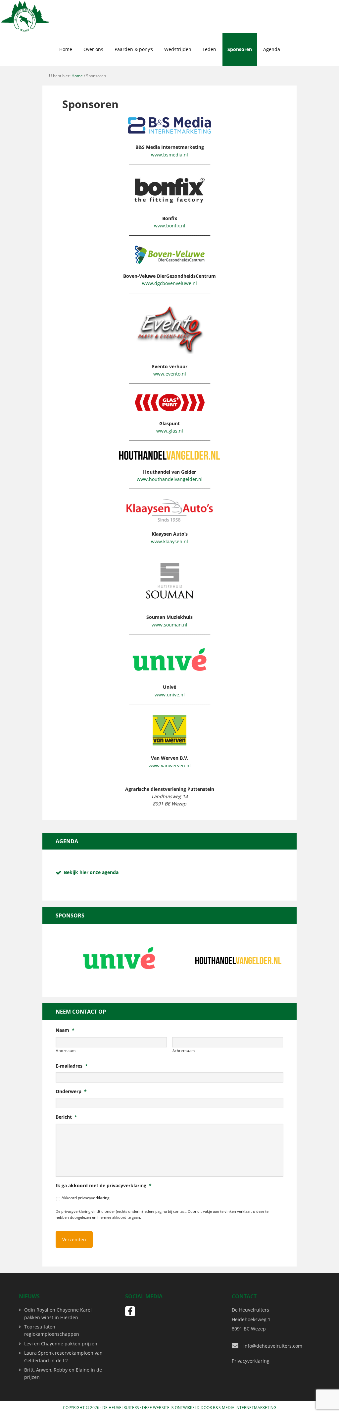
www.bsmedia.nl (169, 154)
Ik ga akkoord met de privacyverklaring (104, 1186)
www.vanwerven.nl (170, 765)
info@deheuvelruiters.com (272, 1346)
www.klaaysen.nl (169, 541)
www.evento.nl (169, 374)
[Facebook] (130, 1311)
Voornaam (65, 1050)
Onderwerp (71, 1091)
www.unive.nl (170, 694)
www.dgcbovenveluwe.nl (169, 283)
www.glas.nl (169, 431)
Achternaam (183, 1050)
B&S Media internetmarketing (244, 1407)
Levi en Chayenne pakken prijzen (60, 1343)
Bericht (66, 1117)
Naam (65, 1030)
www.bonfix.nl (169, 225)
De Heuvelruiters (120, 1407)
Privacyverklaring (250, 1361)
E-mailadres (72, 1066)
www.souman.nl (169, 624)
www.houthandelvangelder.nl (170, 479)
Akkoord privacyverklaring (86, 1198)
